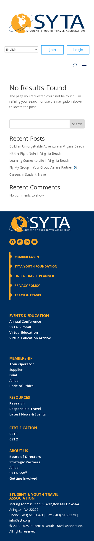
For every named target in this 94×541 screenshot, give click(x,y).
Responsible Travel (25, 408)
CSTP (13, 433)
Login (78, 49)
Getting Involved (23, 478)
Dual (13, 375)
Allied (13, 380)
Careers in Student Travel (28, 174)
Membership (21, 358)
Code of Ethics (21, 385)
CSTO (13, 439)
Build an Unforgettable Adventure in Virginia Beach (46, 146)
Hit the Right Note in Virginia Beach (35, 153)
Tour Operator (21, 364)
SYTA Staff (18, 472)
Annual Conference (25, 321)
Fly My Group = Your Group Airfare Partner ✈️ (43, 167)
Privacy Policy (27, 285)
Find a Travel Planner (34, 276)
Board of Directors (25, 456)
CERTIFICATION (23, 427)
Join (52, 49)
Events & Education (29, 315)
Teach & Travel (28, 295)
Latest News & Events (27, 414)
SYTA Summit (20, 327)
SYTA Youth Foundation (35, 266)
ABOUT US (18, 450)
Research (17, 403)
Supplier (16, 369)
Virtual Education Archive (30, 338)
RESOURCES (19, 397)
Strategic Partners (24, 462)
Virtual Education (23, 332)
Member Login (26, 256)
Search (77, 124)
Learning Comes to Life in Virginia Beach (39, 160)
